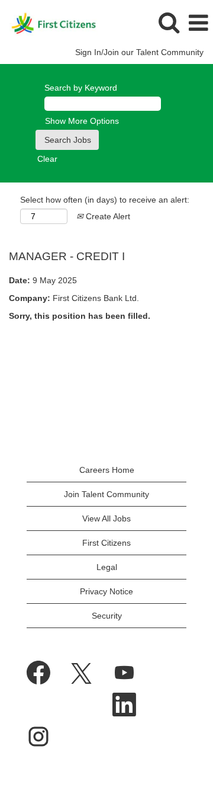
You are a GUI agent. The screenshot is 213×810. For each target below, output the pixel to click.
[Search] (168, 22)
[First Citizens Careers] (49, 22)
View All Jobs (106, 518)
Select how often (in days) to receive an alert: (104, 199)
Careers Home (106, 470)
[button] (198, 23)
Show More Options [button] (82, 121)
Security (107, 615)
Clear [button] (47, 159)
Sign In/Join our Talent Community (139, 52)
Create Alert (106, 216)
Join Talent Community (106, 494)
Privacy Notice (106, 591)
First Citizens (106, 543)
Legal (106, 567)
